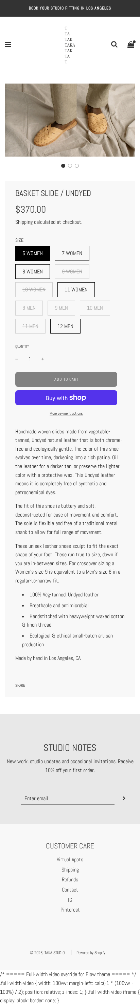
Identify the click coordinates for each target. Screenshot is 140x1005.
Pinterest (70, 909)
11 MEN (30, 326)
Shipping (24, 222)
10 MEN (95, 307)
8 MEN (29, 307)
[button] (63, 166)
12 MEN (65, 326)
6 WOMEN (32, 253)
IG (70, 899)
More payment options (66, 413)
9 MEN (61, 307)
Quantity (22, 346)
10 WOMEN (34, 289)
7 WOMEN (72, 253)
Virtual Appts (70, 859)
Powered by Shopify (90, 952)
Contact (70, 889)
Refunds (70, 879)
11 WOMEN (76, 289)
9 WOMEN (72, 271)
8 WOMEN (32, 271)
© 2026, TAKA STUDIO (47, 952)
